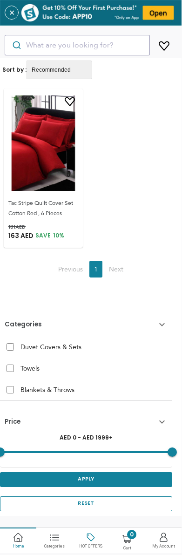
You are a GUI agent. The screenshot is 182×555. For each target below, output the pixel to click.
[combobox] (77, 45)
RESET (86, 503)
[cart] (164, 44)
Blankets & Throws (47, 390)
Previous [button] (70, 269)
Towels (30, 368)
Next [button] (116, 269)
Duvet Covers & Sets (50, 347)
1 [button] (96, 269)
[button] (86, 324)
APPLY (86, 478)
